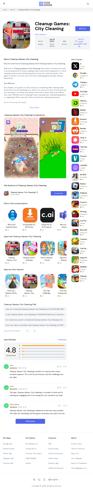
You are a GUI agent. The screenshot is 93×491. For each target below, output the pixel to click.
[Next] (62, 148)
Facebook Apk (8, 449)
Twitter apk (7, 453)
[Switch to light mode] (39, 479)
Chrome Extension (55, 453)
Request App (53, 463)
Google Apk (7, 444)
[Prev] (8, 148)
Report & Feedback (79, 463)
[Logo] (45, 3)
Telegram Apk (8, 458)
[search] (88, 4)
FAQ (49, 444)
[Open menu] (4, 3)
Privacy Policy (76, 444)
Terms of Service (78, 449)
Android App (53, 449)
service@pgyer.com (79, 468)
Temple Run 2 (31, 449)
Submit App (53, 458)
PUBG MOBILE (31, 458)
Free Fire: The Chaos (34, 453)
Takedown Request (55, 468)
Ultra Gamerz (40, 34)
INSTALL (82, 28)
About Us (75, 453)
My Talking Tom (32, 444)
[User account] (44, 479)
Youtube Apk (8, 463)
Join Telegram (76, 458)
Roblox (28, 463)
